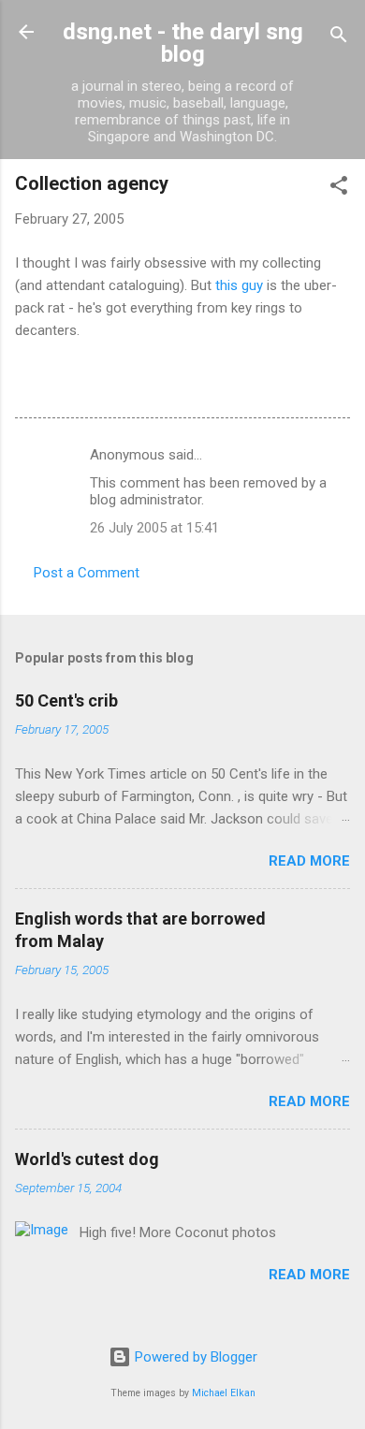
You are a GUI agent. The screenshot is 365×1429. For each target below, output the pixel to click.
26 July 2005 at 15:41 (154, 527)
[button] (339, 188)
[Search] (339, 37)
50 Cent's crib (66, 700)
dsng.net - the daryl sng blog (183, 43)
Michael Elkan (224, 1393)
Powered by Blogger (194, 1357)
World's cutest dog (87, 1159)
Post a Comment (86, 572)
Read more (309, 861)
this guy (239, 285)
